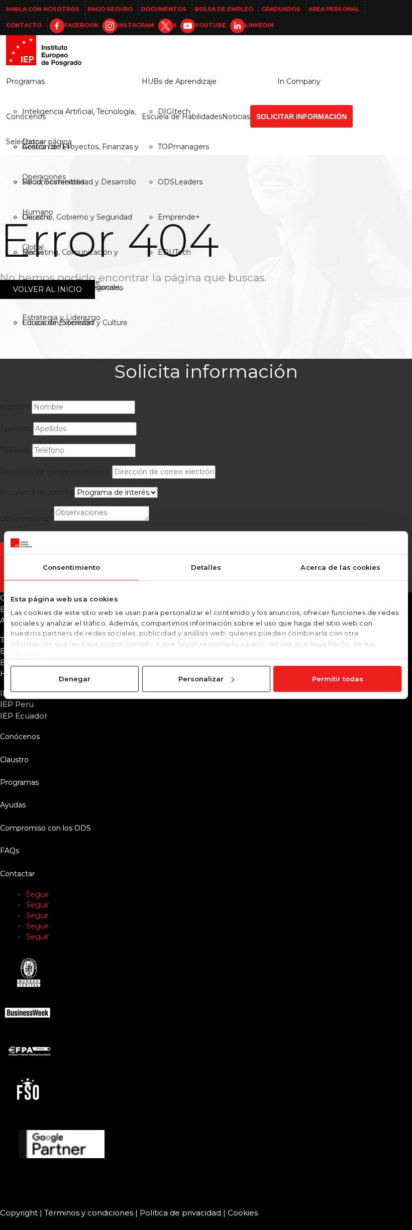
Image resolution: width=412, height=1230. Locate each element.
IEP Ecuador (23, 716)
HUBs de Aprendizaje (179, 81)
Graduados (280, 9)
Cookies (243, 1212)
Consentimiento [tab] (71, 567)
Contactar (17, 873)
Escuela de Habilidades (182, 116)
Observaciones (26, 518)
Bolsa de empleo (223, 9)
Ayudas (13, 804)
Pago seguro (110, 9)
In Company (299, 81)
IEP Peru (17, 704)
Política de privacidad (180, 1212)
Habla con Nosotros (42, 9)
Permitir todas (337, 679)
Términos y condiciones (88, 1212)
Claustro (14, 759)
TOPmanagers (183, 146)
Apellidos (15, 428)
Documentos (163, 9)
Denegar (74, 679)
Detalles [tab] (206, 567)
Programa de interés (36, 492)
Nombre (15, 407)
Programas (25, 81)
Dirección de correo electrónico (55, 471)
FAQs (9, 850)
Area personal (333, 9)
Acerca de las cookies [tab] (340, 567)
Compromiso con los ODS (45, 828)
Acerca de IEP (47, 146)
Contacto (24, 25)
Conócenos (26, 116)
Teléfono (15, 450)
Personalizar (201, 679)
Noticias (236, 116)
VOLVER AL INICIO (47, 289)
